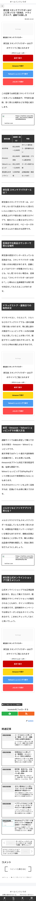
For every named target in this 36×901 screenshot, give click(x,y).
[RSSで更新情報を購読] (26, 714)
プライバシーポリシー (27, 895)
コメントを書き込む (18, 869)
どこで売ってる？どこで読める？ (13, 704)
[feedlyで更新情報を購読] (10, 714)
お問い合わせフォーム (9, 895)
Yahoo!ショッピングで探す (18, 74)
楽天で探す (18, 58)
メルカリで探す (18, 82)
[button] (32, 522)
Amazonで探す (18, 66)
